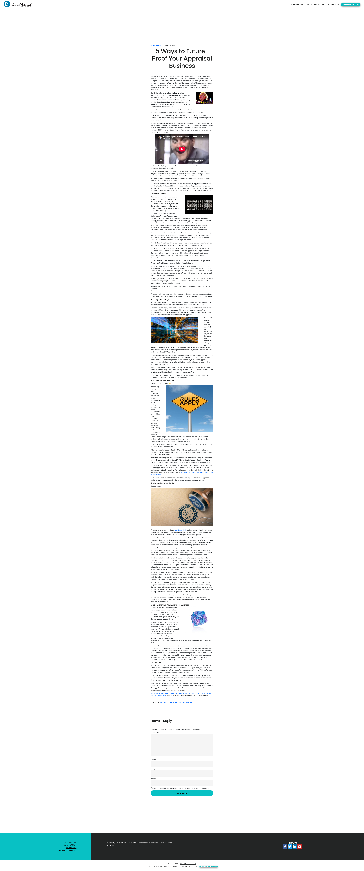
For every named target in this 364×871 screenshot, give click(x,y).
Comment (155, 733)
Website (154, 779)
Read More (110, 846)
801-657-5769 (71, 848)
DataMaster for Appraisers (18, 4)
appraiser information (183, 702)
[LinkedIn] (295, 846)
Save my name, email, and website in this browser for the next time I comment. (180, 788)
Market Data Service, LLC (188, 864)
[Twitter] (290, 846)
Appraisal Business (167, 702)
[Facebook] (285, 846)
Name (153, 760)
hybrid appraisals (180, 530)
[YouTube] (299, 846)
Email (153, 769)
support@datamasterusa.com (67, 850)
